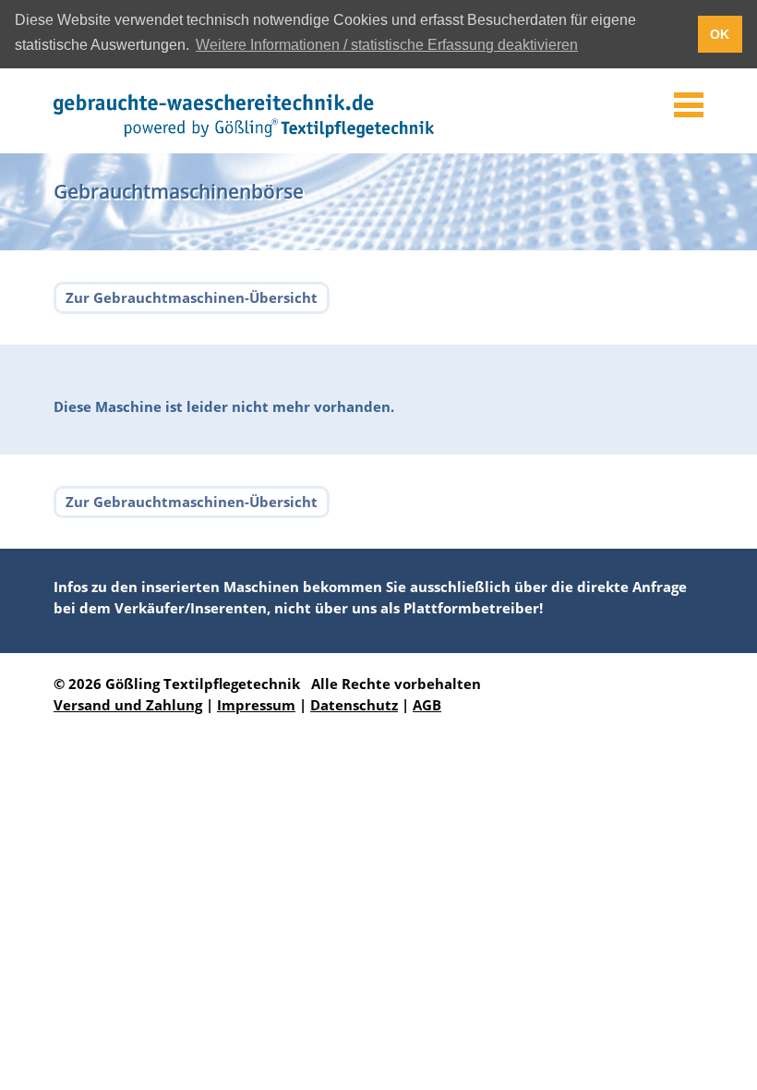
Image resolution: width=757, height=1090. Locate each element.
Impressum (256, 705)
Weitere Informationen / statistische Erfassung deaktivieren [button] (387, 45)
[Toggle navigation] (688, 105)
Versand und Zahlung (128, 705)
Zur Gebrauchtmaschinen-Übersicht (192, 297)
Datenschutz (354, 705)
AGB (427, 705)
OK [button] (719, 34)
